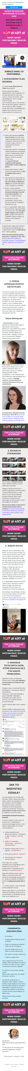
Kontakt (22, 1056)
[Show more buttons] (24, 66)
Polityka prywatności (9, 1056)
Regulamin (17, 1056)
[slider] (14, 66)
